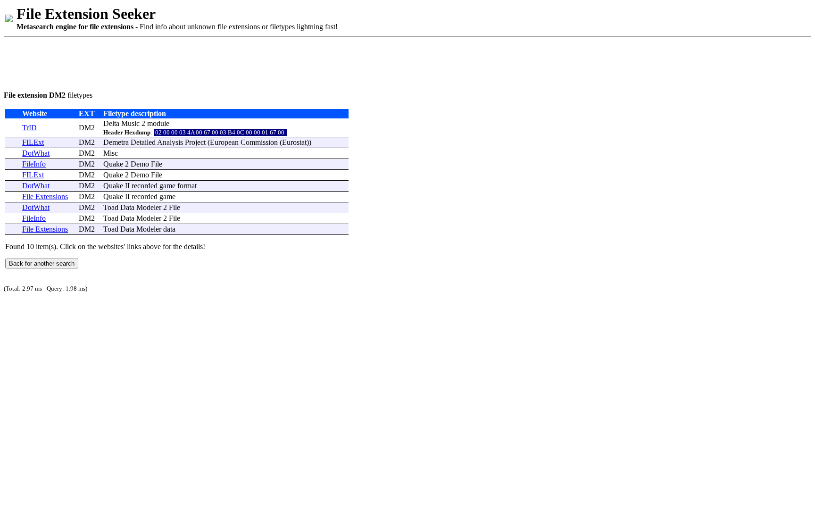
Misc (110, 153)
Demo (140, 164)
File (156, 164)
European (224, 142)
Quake (113, 164)
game (167, 186)
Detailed (143, 142)
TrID (29, 128)
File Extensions (45, 196)
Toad (110, 207)
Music (130, 123)
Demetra (116, 142)
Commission (259, 142)
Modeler (148, 207)
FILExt (33, 142)
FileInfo (34, 164)
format (187, 186)
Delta (111, 123)
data (169, 229)
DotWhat (36, 153)
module (158, 123)
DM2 (87, 128)
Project (195, 142)
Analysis (170, 142)
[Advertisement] (175, 62)
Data (127, 207)
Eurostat (294, 142)
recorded (145, 186)
